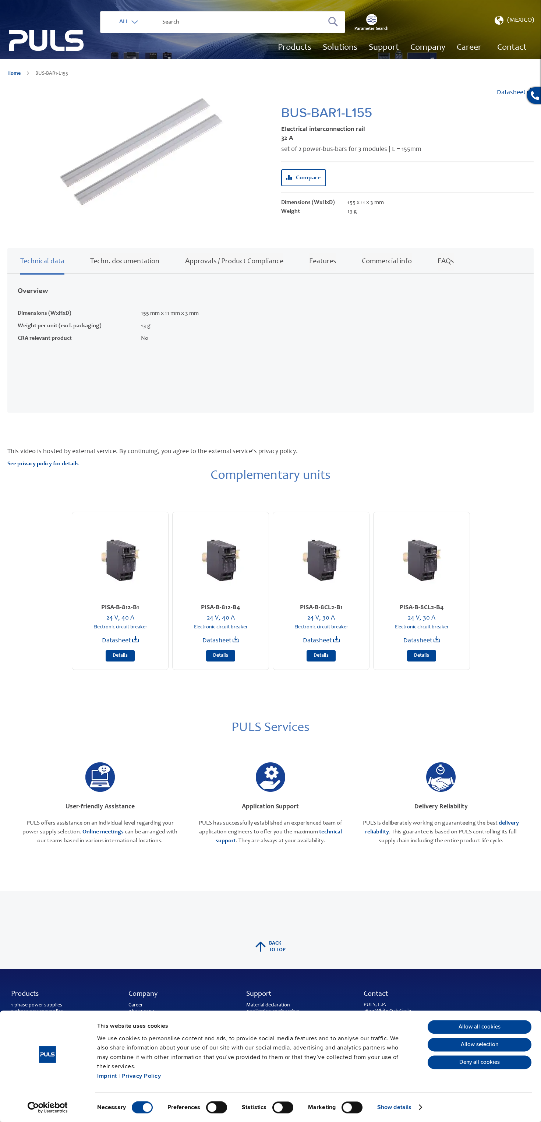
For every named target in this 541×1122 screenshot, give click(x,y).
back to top (277, 947)
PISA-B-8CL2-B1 (321, 607)
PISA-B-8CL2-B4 (422, 607)
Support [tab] (258, 994)
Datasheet (512, 92)
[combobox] (222, 22)
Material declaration (268, 1005)
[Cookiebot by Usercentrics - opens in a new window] (47, 1107)
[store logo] (46, 40)
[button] (513, 22)
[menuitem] (469, 48)
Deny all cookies (479, 1062)
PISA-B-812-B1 (120, 607)
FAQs (446, 261)
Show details (394, 1107)
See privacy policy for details (43, 464)
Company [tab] (143, 994)
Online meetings (103, 832)
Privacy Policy (141, 1076)
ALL (124, 22)
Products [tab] (25, 994)
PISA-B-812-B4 (220, 607)
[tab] (42, 260)
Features (322, 261)
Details (120, 655)
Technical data (42, 261)
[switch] (216, 1108)
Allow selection (479, 1044)
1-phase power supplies (36, 1005)
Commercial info (387, 261)
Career (135, 1005)
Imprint (107, 1076)
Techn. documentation (124, 261)
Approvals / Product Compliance (234, 261)
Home (14, 73)
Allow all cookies (480, 1027)
